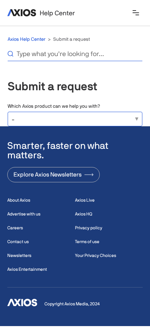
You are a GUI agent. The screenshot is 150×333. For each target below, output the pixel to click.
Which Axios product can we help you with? (54, 106)
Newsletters (19, 255)
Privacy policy (88, 227)
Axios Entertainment (27, 269)
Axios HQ (83, 214)
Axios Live (85, 200)
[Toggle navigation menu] (136, 13)
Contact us (18, 241)
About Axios (18, 200)
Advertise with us (23, 214)
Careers (15, 227)
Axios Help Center (27, 39)
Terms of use (87, 241)
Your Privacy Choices (95, 255)
